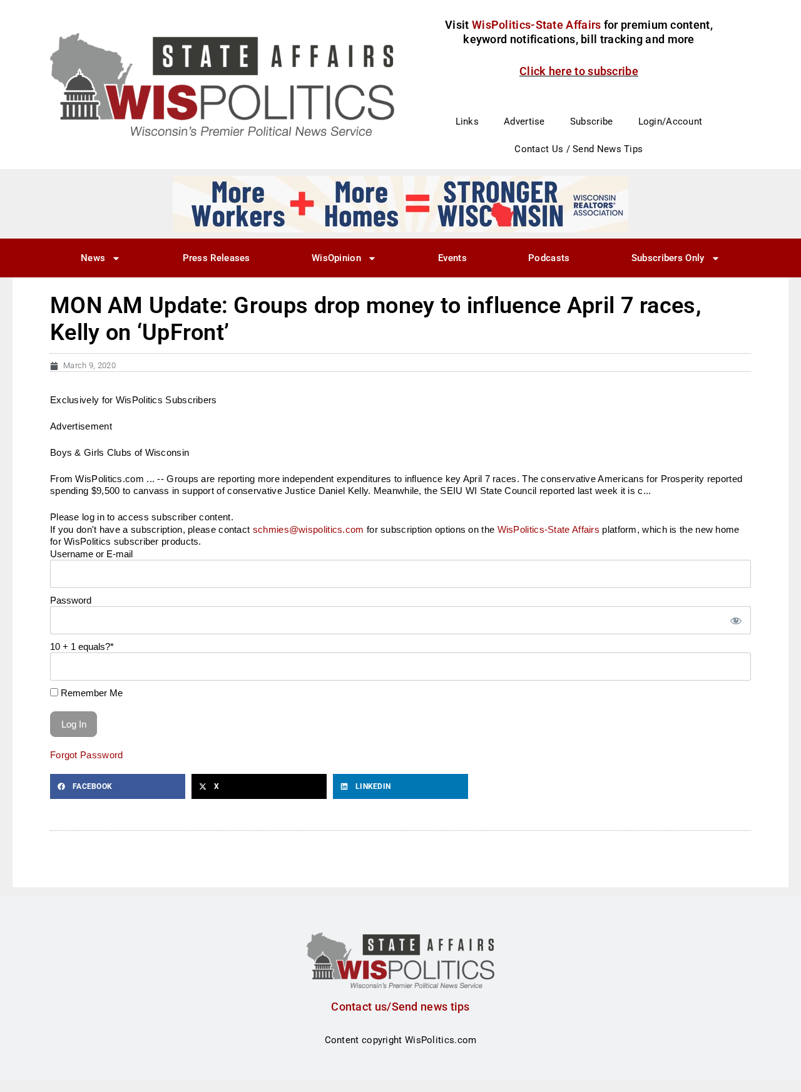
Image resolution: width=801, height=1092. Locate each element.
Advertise (524, 121)
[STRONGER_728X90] (400, 203)
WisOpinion (336, 258)
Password (70, 600)
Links (467, 121)
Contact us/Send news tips (400, 1006)
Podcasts (548, 258)
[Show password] (735, 620)
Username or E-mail (91, 554)
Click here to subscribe (578, 71)
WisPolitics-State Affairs (548, 529)
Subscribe (591, 121)
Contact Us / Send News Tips (578, 149)
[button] (117, 786)
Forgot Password (86, 754)
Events (452, 258)
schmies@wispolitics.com (308, 529)
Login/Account (670, 121)
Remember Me (90, 693)
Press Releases (216, 258)
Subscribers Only (668, 258)
